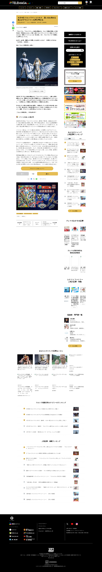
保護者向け (23, 216)
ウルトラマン (57, 7)
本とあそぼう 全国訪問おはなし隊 (46, 531)
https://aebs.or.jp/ (51, 557)
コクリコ (65, 307)
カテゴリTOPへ (37, 223)
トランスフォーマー (76, 59)
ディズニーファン (42, 526)
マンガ (30, 7)
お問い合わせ (69, 528)
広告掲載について (70, 530)
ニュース (22, 7)
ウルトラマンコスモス (27, 213)
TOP (17, 12)
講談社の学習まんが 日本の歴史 (45, 528)
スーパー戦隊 (78, 7)
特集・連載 (38, 7)
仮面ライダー (67, 7)
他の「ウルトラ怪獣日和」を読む (24, 45)
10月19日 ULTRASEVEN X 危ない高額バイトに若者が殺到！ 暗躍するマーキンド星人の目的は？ (47, 223)
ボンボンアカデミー (43, 523)
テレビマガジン (75, 64)
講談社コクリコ (83, 305)
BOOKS (48, 7)
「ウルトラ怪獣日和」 (21, 112)
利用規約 (75, 528)
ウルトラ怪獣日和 (33, 12)
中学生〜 (18, 216)
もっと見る (75, 211)
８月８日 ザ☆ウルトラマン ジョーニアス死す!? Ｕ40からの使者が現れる (27, 223)
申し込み (75, 81)
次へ (47, 174)
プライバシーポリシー (79, 530)
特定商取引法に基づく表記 (71, 532)
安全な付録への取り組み (83, 532)
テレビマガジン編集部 (21, 27)
